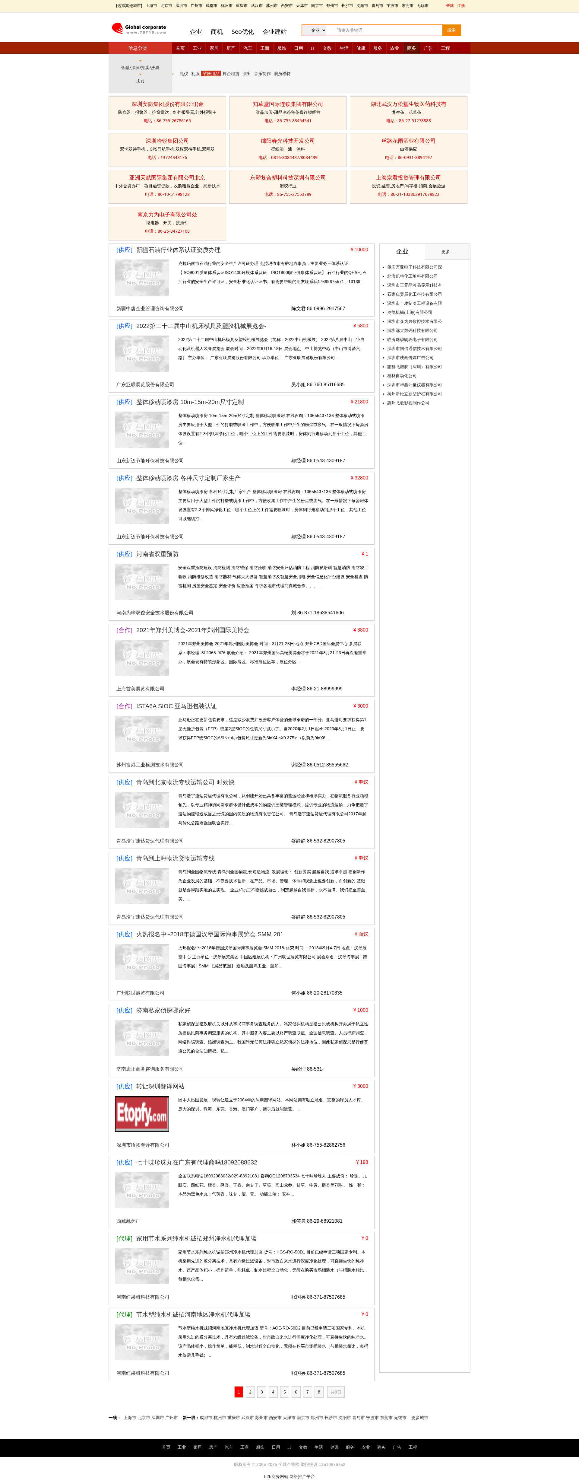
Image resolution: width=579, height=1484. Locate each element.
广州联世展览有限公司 (140, 992)
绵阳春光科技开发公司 (288, 140)
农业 (394, 48)
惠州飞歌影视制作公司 (408, 402)
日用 (298, 48)
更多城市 (419, 1417)
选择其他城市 (129, 5)
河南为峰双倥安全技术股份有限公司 (155, 612)
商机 (217, 31)
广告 (428, 48)
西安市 (287, 5)
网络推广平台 (302, 1476)
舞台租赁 (231, 73)
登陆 (450, 5)
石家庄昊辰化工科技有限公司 (414, 294)
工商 (264, 48)
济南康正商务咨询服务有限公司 (150, 1069)
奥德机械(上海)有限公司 (409, 312)
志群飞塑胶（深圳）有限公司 (414, 366)
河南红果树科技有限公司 (142, 1297)
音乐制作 (262, 73)
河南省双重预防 (157, 554)
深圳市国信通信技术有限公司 (414, 348)
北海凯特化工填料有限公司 (412, 276)
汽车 (247, 48)
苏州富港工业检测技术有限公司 (150, 764)
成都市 (211, 5)
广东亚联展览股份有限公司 (145, 384)
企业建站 (275, 31)
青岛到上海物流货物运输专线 (175, 858)
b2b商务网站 (276, 1476)
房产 (231, 48)
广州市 (196, 5)
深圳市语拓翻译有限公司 (142, 1145)
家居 (214, 48)
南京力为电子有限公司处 (167, 214)
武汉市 (257, 5)
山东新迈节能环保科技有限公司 (150, 460)
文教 (327, 48)
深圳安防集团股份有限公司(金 (167, 103)
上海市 (151, 5)
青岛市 (377, 5)
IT (313, 48)
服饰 (281, 48)
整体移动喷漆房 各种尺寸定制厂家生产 (188, 478)
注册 (461, 5)
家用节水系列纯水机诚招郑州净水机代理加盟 (196, 1238)
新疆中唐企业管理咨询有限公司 (150, 308)
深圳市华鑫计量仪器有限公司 (414, 384)
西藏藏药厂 (128, 1221)
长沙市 (347, 5)
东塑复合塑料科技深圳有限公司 (288, 177)
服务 (377, 48)
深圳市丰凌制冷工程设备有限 (414, 303)
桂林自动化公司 (402, 375)
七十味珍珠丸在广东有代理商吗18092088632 (196, 1162)
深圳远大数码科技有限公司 (412, 330)
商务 (411, 48)
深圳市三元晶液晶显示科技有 (414, 285)
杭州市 (227, 5)
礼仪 (184, 73)
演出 (246, 73)
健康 (360, 48)
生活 (344, 48)
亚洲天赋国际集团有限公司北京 (167, 177)
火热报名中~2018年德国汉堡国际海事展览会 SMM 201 (209, 934)
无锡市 (423, 5)
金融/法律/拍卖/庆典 (140, 67)
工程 (445, 48)
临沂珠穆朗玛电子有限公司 (412, 339)
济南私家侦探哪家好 (163, 1010)
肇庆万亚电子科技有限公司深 (414, 267)
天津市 (302, 5)
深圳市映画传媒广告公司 (410, 357)
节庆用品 (211, 73)
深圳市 (181, 5)
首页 (180, 48)
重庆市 (242, 5)
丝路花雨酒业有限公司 (408, 140)
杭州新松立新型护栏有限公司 (414, 393)
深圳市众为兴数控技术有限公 (414, 321)
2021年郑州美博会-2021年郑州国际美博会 (192, 630)
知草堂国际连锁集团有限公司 (288, 103)
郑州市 (332, 5)
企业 (196, 31)
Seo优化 (243, 31)
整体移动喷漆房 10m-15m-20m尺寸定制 (190, 402)
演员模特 (282, 73)
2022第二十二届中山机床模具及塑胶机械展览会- (201, 326)
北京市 (166, 5)
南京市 (317, 5)
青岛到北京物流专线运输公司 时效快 (185, 782)
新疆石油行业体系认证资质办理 (178, 250)
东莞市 (407, 5)
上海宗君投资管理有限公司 (408, 177)
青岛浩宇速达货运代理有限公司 (150, 840)
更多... (447, 251)
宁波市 (392, 5)
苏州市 (272, 5)
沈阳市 (362, 5)
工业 (197, 48)
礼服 (195, 73)
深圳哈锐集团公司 (167, 140)
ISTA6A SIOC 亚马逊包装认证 (176, 706)
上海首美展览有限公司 (140, 688)
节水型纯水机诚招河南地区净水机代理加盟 (193, 1314)
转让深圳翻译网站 (160, 1086)
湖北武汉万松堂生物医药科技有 (409, 103)
